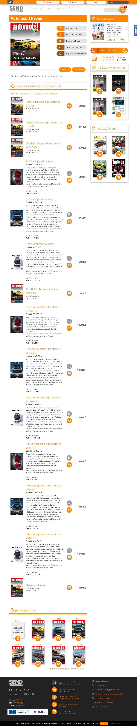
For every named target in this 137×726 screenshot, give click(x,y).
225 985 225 (107, 57)
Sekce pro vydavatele (102, 706)
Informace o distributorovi (104, 702)
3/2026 (38, 644)
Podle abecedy (72, 2)
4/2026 (17, 644)
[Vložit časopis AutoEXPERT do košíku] (100, 154)
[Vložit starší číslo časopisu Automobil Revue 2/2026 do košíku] (58, 655)
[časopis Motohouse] (118, 145)
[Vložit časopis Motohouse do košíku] (118, 154)
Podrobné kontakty (102, 698)
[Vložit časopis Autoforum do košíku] (100, 177)
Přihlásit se (108, 10)
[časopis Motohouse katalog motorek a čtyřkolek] (118, 168)
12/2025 (78, 644)
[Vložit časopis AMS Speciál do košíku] (118, 91)
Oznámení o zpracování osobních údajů (109, 694)
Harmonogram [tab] (79, 69)
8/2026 (17, 621)
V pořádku (104, 723)
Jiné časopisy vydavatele (111, 68)
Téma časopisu (47, 2)
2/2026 (58, 644)
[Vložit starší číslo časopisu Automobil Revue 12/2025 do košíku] (78, 655)
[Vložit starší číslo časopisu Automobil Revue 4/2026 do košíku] (17, 655)
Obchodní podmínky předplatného (107, 689)
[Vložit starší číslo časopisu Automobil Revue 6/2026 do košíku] (58, 629)
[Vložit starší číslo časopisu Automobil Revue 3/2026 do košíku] (38, 655)
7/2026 (38, 619)
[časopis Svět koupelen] (99, 106)
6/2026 (58, 619)
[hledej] (126, 2)
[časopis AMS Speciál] (118, 83)
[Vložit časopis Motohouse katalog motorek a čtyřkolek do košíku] (118, 177)
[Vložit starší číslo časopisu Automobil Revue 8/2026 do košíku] (17, 630)
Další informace (115, 723)
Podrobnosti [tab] (64, 69)
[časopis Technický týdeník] (118, 105)
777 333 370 (107, 60)
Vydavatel (96, 2)
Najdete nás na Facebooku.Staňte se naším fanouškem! (69, 697)
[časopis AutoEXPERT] (99, 145)
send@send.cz (20, 705)
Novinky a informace (102, 685)
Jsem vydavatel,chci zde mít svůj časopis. (68, 712)
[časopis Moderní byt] (99, 83)
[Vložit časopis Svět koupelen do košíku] (100, 114)
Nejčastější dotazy (101, 681)
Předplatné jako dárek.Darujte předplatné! (66, 690)
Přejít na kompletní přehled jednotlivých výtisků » (68, 668)
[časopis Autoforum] (99, 168)
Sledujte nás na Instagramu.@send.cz (68, 705)
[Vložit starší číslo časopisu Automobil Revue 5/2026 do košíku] (78, 629)
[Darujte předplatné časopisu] (109, 50)
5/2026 (78, 619)
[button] (72, 28)
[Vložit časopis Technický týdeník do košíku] (118, 114)
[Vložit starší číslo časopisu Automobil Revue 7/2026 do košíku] (38, 629)
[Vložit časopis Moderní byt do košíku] (100, 91)
